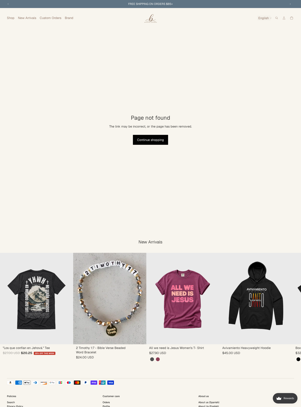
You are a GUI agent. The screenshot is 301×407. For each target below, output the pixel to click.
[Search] (276, 18)
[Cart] (291, 18)
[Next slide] (290, 4)
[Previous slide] (8, 4)
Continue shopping (150, 140)
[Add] (68, 339)
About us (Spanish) (208, 402)
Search (11, 402)
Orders (106, 402)
